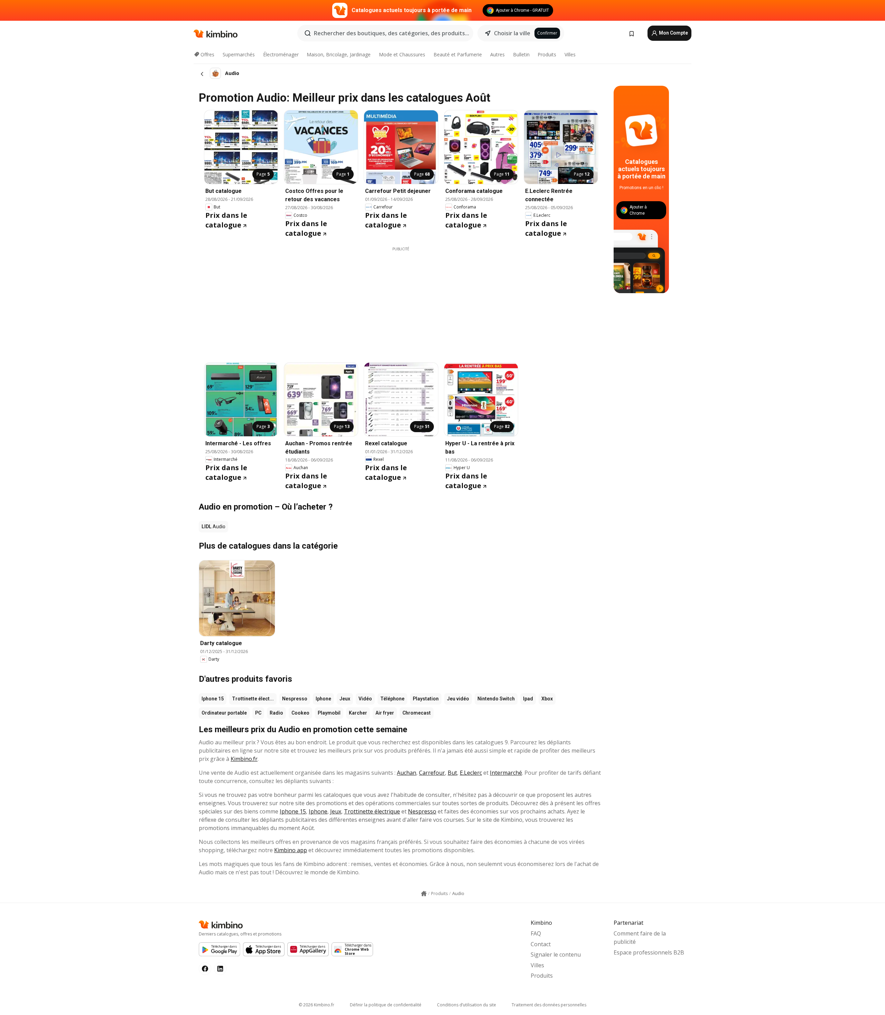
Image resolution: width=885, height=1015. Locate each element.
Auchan (406, 772)
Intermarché (506, 772)
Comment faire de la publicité (640, 938)
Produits (547, 54)
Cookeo (300, 713)
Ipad (528, 698)
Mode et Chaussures (402, 54)
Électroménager (281, 54)
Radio (276, 713)
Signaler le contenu (556, 954)
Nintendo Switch (496, 698)
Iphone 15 (213, 698)
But (452, 772)
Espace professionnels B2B (649, 952)
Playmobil (329, 713)
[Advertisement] (401, 300)
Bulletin (521, 54)
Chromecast (416, 713)
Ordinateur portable (224, 713)
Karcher (358, 713)
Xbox (547, 698)
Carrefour (432, 772)
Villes (570, 54)
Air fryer (384, 713)
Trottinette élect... (253, 698)
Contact (541, 944)
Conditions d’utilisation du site (466, 1005)
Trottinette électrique (372, 811)
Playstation (426, 698)
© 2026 (316, 1005)
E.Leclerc (471, 772)
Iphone (323, 698)
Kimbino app (290, 850)
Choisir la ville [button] (512, 33)
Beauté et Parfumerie (458, 54)
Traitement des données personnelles (549, 1005)
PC (258, 713)
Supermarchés (239, 54)
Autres (497, 54)
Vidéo (365, 698)
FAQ (536, 933)
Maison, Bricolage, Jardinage (339, 54)
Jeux (344, 698)
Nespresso (294, 698)
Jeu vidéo (458, 698)
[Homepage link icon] (424, 893)
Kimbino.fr (244, 759)
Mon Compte (673, 33)
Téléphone (392, 698)
